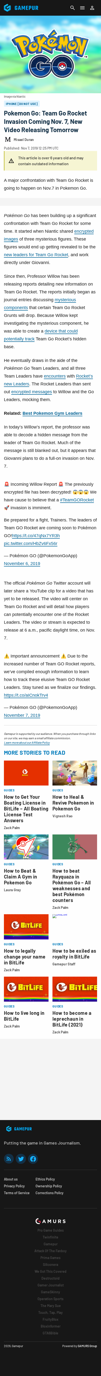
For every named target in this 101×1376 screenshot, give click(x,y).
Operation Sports (50, 1299)
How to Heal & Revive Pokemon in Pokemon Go (73, 802)
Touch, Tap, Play (50, 1312)
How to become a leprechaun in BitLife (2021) (71, 1019)
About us (11, 1179)
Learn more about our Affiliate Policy (27, 742)
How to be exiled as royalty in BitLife (74, 954)
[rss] (9, 1159)
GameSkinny (50, 1292)
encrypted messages (31, 391)
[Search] (72, 8)
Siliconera (50, 1264)
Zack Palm (12, 828)
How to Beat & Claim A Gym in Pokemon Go (20, 876)
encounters (55, 376)
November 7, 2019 (22, 715)
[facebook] (33, 1159)
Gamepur (51, 1244)
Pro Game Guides (51, 1230)
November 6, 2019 (22, 563)
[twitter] (21, 1159)
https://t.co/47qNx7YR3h (36, 535)
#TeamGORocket (77, 499)
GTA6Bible (50, 1333)
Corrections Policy (49, 1193)
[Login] (92, 8)
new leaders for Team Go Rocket (36, 254)
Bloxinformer (51, 1326)
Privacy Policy (14, 1186)
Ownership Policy (49, 1186)
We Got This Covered (50, 1271)
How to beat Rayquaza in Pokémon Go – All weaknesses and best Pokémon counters (71, 885)
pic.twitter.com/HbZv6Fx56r (30, 543)
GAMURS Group (87, 1346)
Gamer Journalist (51, 1285)
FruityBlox (50, 1319)
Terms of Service (17, 1193)
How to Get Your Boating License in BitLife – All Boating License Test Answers (26, 808)
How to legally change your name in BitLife (24, 956)
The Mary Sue (50, 1306)
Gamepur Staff (64, 964)
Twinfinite (50, 1237)
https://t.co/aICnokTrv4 (26, 695)
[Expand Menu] (82, 8)
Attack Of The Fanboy (50, 1251)
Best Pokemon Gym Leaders (52, 413)
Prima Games (50, 1258)
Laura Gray (12, 890)
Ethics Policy (45, 1179)
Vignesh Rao (62, 816)
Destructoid (50, 1278)
